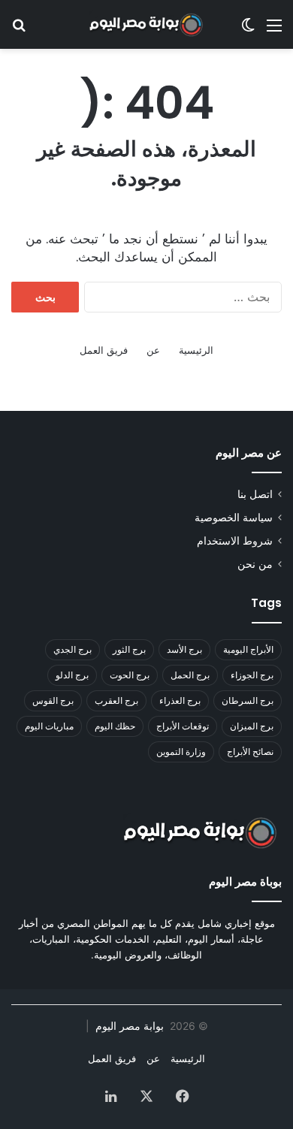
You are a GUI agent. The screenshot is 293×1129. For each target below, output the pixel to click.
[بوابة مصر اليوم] (146, 24)
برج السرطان (247, 700)
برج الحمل (190, 675)
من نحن (255, 564)
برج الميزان (251, 726)
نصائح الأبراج (250, 751)
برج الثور (129, 649)
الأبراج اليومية (248, 649)
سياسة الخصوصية (234, 518)
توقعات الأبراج (182, 726)
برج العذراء (180, 700)
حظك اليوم (115, 726)
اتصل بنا (255, 494)
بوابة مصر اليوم (128, 1025)
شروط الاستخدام (235, 541)
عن (153, 350)
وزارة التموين (181, 751)
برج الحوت (130, 675)
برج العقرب (116, 700)
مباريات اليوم (49, 726)
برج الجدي (72, 649)
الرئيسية (196, 350)
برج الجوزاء (252, 675)
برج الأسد (184, 649)
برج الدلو (72, 675)
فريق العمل (104, 350)
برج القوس (53, 700)
